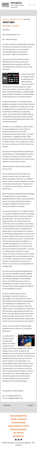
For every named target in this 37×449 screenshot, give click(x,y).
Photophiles (16, 3)
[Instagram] (18, 439)
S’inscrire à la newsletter (18, 419)
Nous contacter (18, 433)
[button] (34, 5)
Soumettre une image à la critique (18, 426)
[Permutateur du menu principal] (30, 5)
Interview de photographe (18, 429)
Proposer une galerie (18, 422)
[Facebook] (16, 439)
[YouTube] (21, 439)
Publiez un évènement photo (18, 416)
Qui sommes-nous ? (18, 436)
